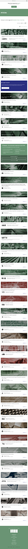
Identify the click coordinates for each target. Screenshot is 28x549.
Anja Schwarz (11, 304)
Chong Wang (12, 239)
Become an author (14, 544)
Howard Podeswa (8, 187)
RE (14, 0)
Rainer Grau (7, 212)
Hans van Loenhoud (8, 265)
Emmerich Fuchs (12, 418)
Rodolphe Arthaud (8, 366)
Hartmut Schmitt (23, 38)
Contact (14, 538)
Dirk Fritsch (12, 443)
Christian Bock (7, 64)
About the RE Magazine (14, 537)
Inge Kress (8, 304)
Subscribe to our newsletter (13, 160)
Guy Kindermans (8, 76)
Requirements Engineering (14, 3)
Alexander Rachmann (11, 480)
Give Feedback (14, 541)
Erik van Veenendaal (8, 506)
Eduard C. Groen (13, 38)
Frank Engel (19, 480)
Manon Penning (7, 316)
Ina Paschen (8, 418)
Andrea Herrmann (6, 239)
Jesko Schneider (16, 480)
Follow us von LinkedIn (13, 158)
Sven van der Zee (8, 405)
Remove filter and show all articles (23, 26)
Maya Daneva (9, 239)
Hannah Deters (16, 38)
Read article (24, 52)
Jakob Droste (20, 38)
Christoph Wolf (7, 379)
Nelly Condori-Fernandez (17, 239)
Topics (14, 6)
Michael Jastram (8, 468)
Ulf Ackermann (9, 443)
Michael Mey (7, 114)
